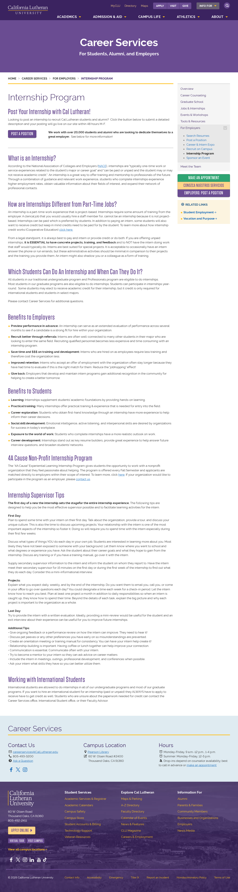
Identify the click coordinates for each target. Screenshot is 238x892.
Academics (67, 17)
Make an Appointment (203, 177)
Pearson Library (98, 752)
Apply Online (20, 830)
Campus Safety (75, 811)
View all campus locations (26, 849)
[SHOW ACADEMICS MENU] (80, 17)
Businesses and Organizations (198, 818)
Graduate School (192, 102)
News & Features (132, 824)
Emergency (116, 877)
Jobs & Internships (193, 108)
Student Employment (198, 212)
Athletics (186, 17)
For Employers (64, 78)
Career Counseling (193, 95)
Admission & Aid (107, 17)
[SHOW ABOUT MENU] (226, 17)
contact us (83, 479)
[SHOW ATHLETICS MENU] (198, 17)
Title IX (135, 877)
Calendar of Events (134, 818)
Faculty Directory (132, 811)
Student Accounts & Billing (83, 824)
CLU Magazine (131, 830)
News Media (186, 830)
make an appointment (202, 765)
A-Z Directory (130, 805)
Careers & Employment (137, 837)
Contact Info (72, 877)
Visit (173, 5)
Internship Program (200, 153)
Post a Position (196, 140)
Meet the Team (191, 166)
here (121, 474)
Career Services (119, 43)
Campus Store (74, 818)
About (218, 17)
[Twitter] (18, 770)
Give (185, 5)
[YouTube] (39, 860)
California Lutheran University (28, 10)
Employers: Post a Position (203, 193)
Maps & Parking (131, 798)
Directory (130, 5)
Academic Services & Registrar (85, 798)
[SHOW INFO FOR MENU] (215, 5)
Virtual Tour (17, 841)
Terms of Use (222, 877)
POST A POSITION (22, 133)
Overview (187, 88)
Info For (205, 5)
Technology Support (78, 830)
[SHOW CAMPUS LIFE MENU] (164, 17)
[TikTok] (45, 860)
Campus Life (149, 17)
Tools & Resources (193, 121)
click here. (66, 229)
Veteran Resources (77, 837)
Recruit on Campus (199, 149)
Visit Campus (35, 841)
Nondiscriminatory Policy (191, 877)
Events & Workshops (194, 115)
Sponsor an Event (198, 158)
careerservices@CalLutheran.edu (35, 752)
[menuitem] (208, 5)
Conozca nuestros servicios (203, 185)
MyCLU (115, 5)
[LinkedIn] (32, 860)
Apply (160, 5)
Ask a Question (23, 761)
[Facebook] (11, 770)
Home (12, 78)
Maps (144, 5)
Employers (185, 824)
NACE (102, 166)
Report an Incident (158, 877)
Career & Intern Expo (200, 144)
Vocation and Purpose (198, 218)
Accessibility (94, 877)
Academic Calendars (79, 805)
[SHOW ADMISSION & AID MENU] (125, 17)
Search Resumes (197, 135)
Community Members (193, 811)
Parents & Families (190, 805)
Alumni (182, 798)
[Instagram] (25, 770)
